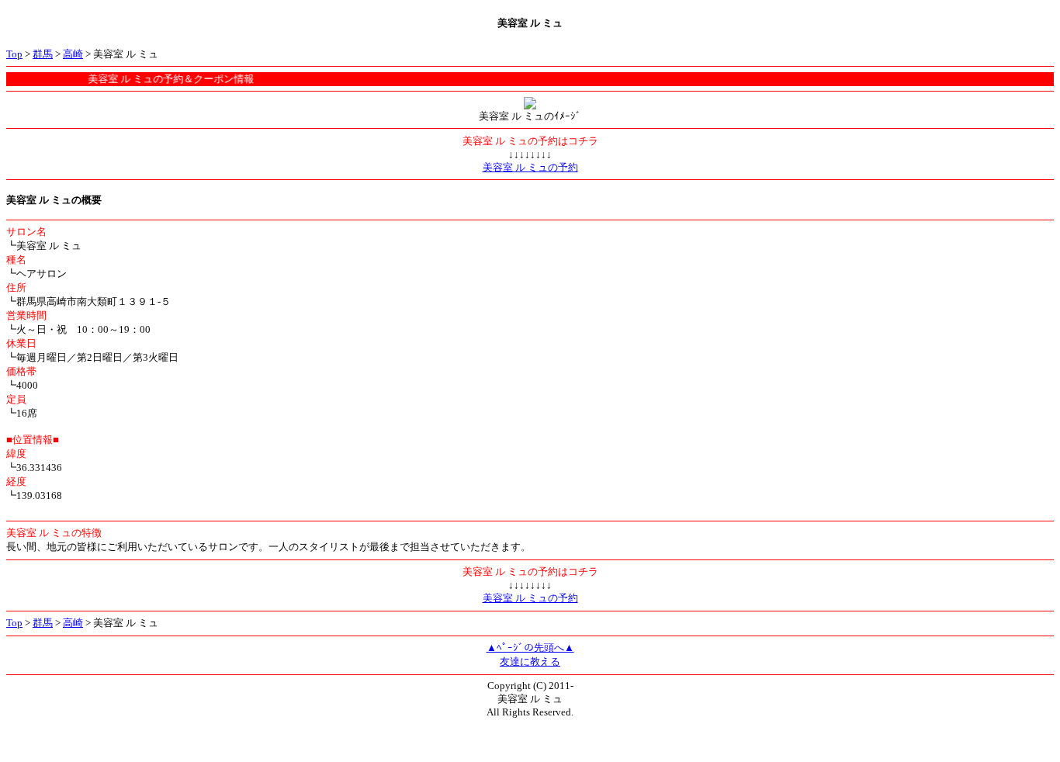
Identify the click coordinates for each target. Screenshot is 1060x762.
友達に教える (530, 661)
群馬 (43, 54)
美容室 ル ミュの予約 (530, 167)
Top (14, 54)
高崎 (73, 54)
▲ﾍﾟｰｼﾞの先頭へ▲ (530, 647)
